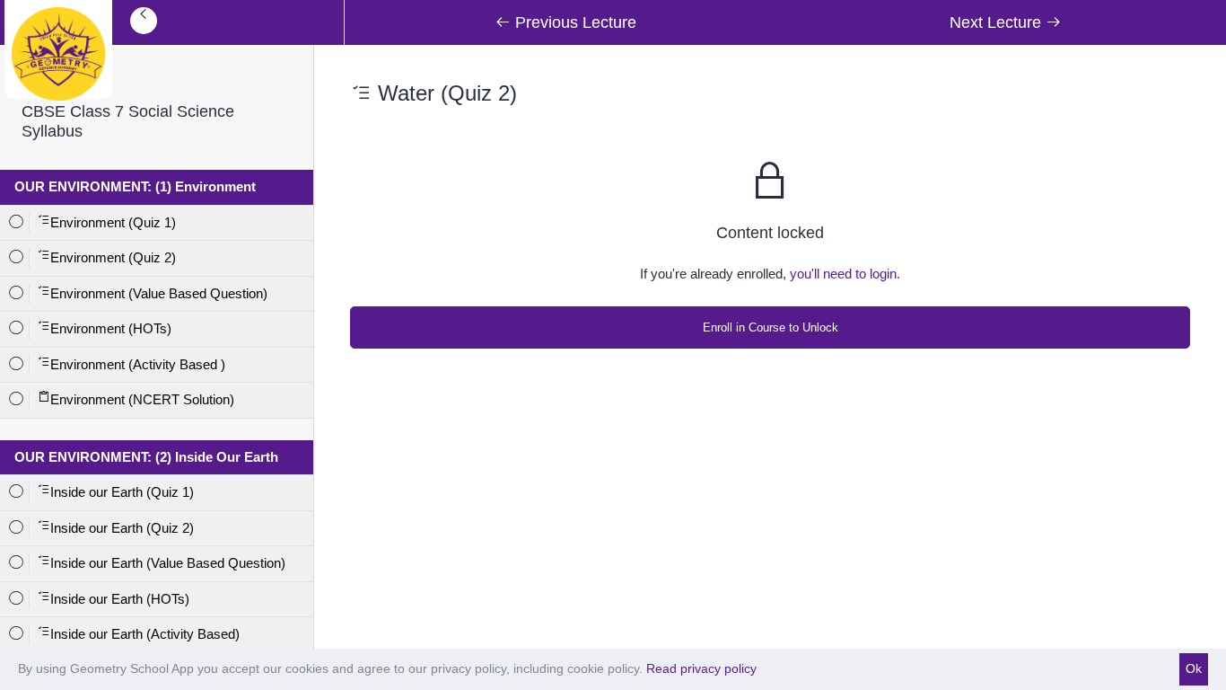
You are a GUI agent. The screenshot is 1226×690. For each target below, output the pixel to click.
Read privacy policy (701, 668)
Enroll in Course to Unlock (770, 327)
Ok (1194, 668)
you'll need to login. (845, 273)
